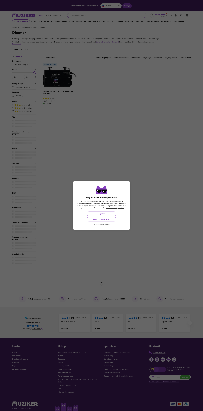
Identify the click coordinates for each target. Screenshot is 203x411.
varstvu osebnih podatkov (115, 208)
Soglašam (101, 213)
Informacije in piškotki (101, 224)
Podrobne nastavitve (101, 219)
